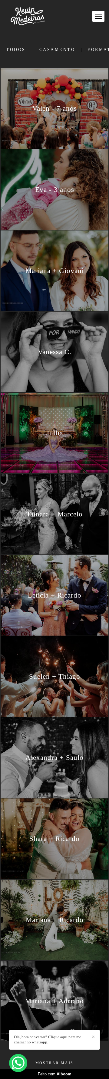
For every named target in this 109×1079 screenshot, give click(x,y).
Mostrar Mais (54, 1063)
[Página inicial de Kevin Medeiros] (28, 16)
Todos (16, 50)
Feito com (54, 1074)
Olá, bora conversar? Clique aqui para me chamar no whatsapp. (47, 1039)
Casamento (57, 50)
